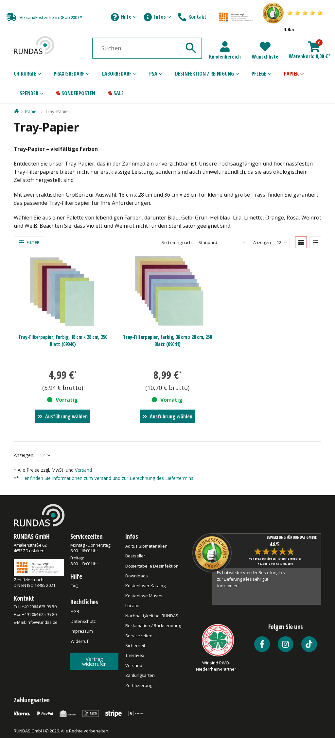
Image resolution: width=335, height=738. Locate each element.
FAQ (75, 586)
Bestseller (135, 556)
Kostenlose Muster (144, 596)
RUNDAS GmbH (32, 536)
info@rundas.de (41, 622)
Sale (119, 93)
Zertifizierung (138, 685)
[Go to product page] (63, 291)
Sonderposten (78, 93)
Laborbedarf (117, 73)
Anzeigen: (262, 242)
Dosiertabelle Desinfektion (152, 566)
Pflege (259, 73)
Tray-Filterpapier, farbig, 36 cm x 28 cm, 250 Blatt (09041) (167, 340)
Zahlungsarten (140, 675)
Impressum (82, 631)
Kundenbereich (225, 56)
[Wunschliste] (265, 46)
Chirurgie (25, 73)
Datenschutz (83, 621)
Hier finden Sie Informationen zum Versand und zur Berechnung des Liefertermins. (107, 478)
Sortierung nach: (177, 242)
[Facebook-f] (262, 644)
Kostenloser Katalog (145, 586)
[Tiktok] (309, 644)
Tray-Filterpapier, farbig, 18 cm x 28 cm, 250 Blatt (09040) (62, 340)
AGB (75, 611)
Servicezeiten (86, 536)
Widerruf (79, 641)
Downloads (136, 576)
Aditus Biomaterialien (146, 546)
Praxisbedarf (69, 73)
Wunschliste (265, 56)
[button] (29, 242)
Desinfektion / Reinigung (204, 73)
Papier (291, 73)
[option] (253, 585)
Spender (29, 93)
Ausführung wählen (66, 416)
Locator (132, 605)
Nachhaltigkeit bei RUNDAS (151, 616)
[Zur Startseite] (16, 111)
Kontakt (197, 16)
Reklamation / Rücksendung (153, 625)
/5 (289, 29)
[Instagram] (285, 644)
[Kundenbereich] (225, 46)
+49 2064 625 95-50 (39, 606)
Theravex (134, 655)
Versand (83, 470)
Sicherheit (135, 645)
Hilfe (126, 16)
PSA (153, 73)
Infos (160, 16)
